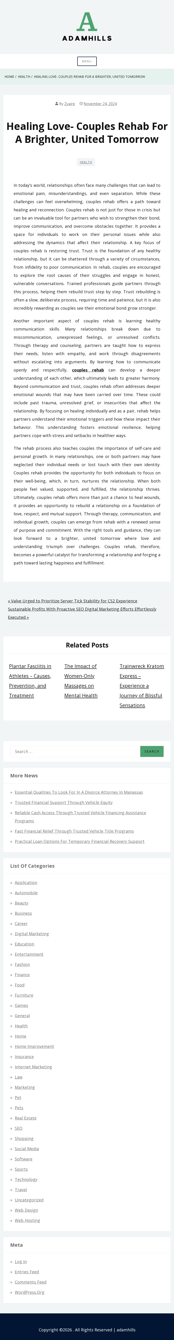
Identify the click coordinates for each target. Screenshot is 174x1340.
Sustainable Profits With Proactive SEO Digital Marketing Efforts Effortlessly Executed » (82, 613)
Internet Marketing (33, 1066)
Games (21, 1005)
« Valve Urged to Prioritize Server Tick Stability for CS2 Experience (72, 601)
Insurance (24, 1056)
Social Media (27, 1148)
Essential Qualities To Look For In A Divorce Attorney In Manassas (79, 792)
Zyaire (69, 103)
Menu (87, 61)
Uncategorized (29, 1200)
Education (24, 944)
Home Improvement (34, 1046)
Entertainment (29, 954)
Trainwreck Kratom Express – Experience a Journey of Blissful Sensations (142, 686)
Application (26, 882)
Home (20, 1036)
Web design (26, 1210)
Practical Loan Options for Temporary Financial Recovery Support (80, 841)
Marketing (25, 1087)
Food (19, 985)
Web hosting (27, 1220)
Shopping (24, 1138)
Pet (18, 1097)
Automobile (26, 892)
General (22, 1015)
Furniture (24, 995)
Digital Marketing (32, 933)
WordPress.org (29, 1292)
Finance (22, 974)
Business (23, 913)
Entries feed (27, 1271)
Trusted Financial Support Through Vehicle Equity (64, 802)
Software (23, 1159)
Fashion (22, 964)
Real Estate (25, 1118)
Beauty (21, 903)
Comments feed (30, 1282)
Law (18, 1077)
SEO (18, 1128)
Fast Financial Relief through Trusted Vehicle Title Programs (74, 831)
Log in (21, 1261)
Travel (21, 1189)
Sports (21, 1169)
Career (21, 923)
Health (86, 162)
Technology (26, 1179)
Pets (19, 1107)
